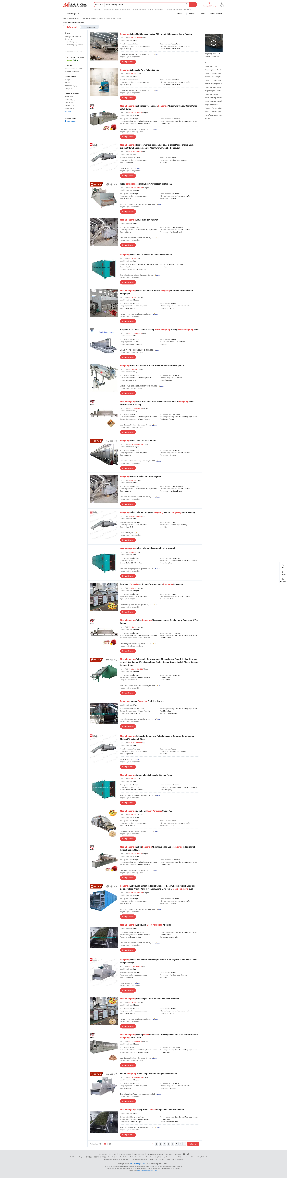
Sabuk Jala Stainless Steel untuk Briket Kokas (146, 254)
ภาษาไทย (186, 1157)
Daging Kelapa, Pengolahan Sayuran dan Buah (152, 1109)
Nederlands (172, 1157)
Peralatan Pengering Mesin (156, 9)
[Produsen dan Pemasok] (75, 4)
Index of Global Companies (174, 1159)
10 (100, 1144)
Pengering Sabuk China (213, 87)
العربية (165, 1157)
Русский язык (150, 1157)
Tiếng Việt (201, 1157)
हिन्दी (179, 1157)
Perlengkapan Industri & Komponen (73, 38)
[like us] (184, 1154)
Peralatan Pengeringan (139, 9)
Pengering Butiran (108, 9)
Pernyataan (112, 1154)
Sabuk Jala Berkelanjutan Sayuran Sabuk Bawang (157, 512)
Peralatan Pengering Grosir (214, 108)
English (81, 1157)
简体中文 (89, 1157)
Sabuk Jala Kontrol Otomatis (138, 440)
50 (110, 1144)
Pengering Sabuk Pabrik (122, 9)
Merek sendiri (71, 86)
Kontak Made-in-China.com (155, 1154)
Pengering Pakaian (211, 94)
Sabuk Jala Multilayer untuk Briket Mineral (147, 548)
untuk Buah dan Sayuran (139, 220)
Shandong (70, 99)
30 (105, 1144)
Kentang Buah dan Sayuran (142, 701)
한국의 (159, 1157)
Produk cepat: (97, 9)
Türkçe (193, 1157)
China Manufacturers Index (139, 1159)
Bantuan (192, 14)
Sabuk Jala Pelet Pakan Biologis (139, 70)
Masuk (222, 6)
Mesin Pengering (71, 42)
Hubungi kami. (71, 121)
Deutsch (125, 1157)
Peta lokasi (168, 1154)
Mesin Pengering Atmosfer (214, 115)
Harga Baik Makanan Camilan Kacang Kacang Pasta (159, 329)
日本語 (104, 1157)
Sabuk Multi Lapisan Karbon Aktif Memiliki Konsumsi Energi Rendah (156, 34)
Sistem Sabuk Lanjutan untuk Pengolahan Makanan (148, 1073)
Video (92, 33)
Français (110, 1157)
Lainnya (69, 88)
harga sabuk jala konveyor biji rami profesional (146, 184)
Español (118, 1157)
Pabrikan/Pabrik (72, 72)
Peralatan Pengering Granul (174, 9)
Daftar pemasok (90, 27)
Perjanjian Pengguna (125, 1154)
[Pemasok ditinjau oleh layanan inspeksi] (75, 57)
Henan (69, 97)
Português (133, 1157)
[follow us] (188, 1154)
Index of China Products (157, 1159)
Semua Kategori (71, 14)
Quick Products (123, 1159)
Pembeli (179, 14)
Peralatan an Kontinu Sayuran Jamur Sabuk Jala (151, 584)
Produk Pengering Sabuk (213, 84)
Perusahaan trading (74, 69)
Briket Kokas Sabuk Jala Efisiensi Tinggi (146, 775)
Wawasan (178, 1154)
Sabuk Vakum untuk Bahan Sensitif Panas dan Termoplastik (152, 365)
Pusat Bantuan (102, 1154)
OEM (68, 80)
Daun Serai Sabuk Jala (146, 811)
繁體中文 (96, 1157)
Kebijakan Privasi (139, 1154)
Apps (202, 14)
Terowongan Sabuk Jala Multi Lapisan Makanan (149, 998)
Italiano (141, 1157)
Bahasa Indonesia (211, 1157)
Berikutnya (192, 1144)
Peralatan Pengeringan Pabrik (215, 111)
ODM (68, 83)
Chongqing (70, 108)
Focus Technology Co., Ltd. (137, 1164)
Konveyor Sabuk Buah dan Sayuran (140, 476)
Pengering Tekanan (211, 104)
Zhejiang (69, 105)
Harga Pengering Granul (213, 91)
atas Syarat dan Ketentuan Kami (147, 1170)
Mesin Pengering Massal (213, 98)
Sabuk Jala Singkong (145, 925)
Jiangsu (69, 102)
